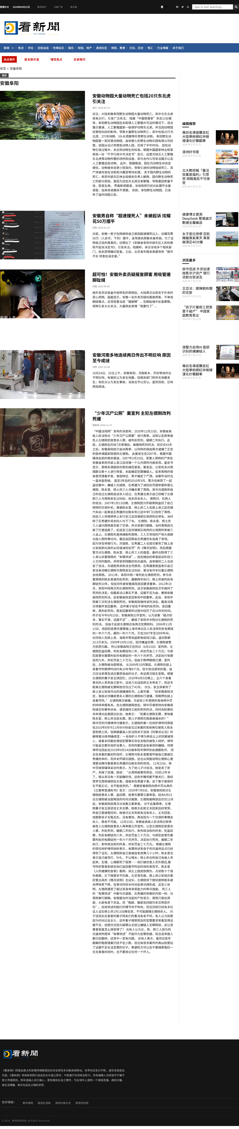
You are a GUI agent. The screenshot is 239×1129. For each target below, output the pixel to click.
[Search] (236, 7)
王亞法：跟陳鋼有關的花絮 (197, 290)
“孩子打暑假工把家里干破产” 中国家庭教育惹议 (197, 311)
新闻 (6, 48)
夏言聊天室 (31, 59)
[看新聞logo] (32, 35)
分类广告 (58, 6)
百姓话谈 (43, 48)
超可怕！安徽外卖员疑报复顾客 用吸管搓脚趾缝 (131, 277)
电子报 (73, 6)
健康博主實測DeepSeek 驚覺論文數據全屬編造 (197, 218)
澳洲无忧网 (81, 1103)
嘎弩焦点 (56, 59)
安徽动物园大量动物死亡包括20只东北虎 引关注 (131, 98)
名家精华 (80, 59)
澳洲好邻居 (190, 151)
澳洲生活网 (44, 1103)
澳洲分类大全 (63, 1103)
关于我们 (178, 48)
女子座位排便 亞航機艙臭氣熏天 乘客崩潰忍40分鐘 (196, 237)
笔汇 (150, 48)
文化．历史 (136, 48)
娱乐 (71, 48)
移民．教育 (118, 48)
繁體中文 (4, 6)
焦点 (21, 48)
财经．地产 (85, 48)
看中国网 (28, 1103)
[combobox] (212, 7)
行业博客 (162, 48)
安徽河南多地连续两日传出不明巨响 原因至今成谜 (131, 358)
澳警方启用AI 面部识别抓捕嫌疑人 (195, 348)
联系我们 (41, 6)
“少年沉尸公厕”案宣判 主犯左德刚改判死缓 (131, 416)
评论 (30, 48)
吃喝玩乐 (58, 48)
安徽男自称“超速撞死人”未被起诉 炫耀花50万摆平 (131, 218)
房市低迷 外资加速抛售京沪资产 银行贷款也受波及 (196, 272)
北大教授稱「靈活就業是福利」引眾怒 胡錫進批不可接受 (196, 176)
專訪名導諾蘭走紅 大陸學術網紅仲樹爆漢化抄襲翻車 (195, 136)
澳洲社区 (101, 48)
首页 (3, 68)
